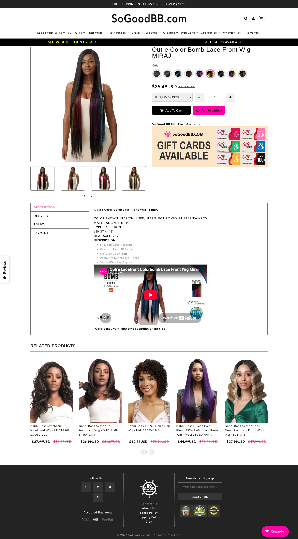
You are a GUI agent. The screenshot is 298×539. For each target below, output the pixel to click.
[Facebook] (86, 487)
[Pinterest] (98, 487)
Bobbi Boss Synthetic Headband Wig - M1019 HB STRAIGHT (98, 430)
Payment (41, 233)
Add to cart (173, 110)
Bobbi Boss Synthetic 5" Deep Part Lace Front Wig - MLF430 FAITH (245, 430)
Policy (39, 224)
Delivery (41, 216)
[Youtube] (110, 487)
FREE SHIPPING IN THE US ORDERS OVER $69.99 (149, 4)
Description (44, 207)
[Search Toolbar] (246, 18)
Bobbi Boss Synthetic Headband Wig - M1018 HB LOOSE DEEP (49, 430)
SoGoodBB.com (139, 535)
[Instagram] (98, 497)
